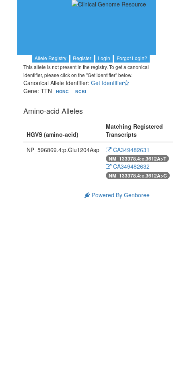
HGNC (63, 91)
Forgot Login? (132, 57)
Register (82, 57)
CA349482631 (130, 150)
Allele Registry (50, 57)
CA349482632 (130, 166)
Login (104, 57)
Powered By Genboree (120, 195)
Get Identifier (107, 83)
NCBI (80, 91)
